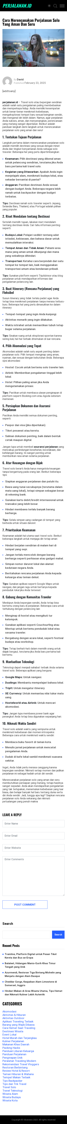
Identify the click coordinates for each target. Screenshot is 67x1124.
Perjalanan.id (16, 5)
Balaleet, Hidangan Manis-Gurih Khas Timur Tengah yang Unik (30, 965)
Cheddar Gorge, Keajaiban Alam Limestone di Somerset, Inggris (31, 983)
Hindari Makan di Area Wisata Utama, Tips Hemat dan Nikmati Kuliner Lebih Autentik (33, 993)
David (20, 79)
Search (7, 924)
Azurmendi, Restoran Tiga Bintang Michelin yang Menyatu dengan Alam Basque (33, 974)
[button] (62, 6)
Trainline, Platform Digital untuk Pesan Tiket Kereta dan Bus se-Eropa (31, 956)
